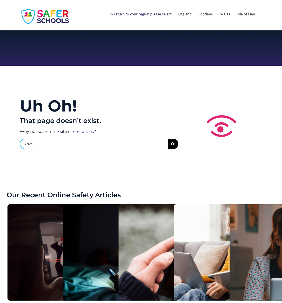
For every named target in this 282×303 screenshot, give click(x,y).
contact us (83, 131)
